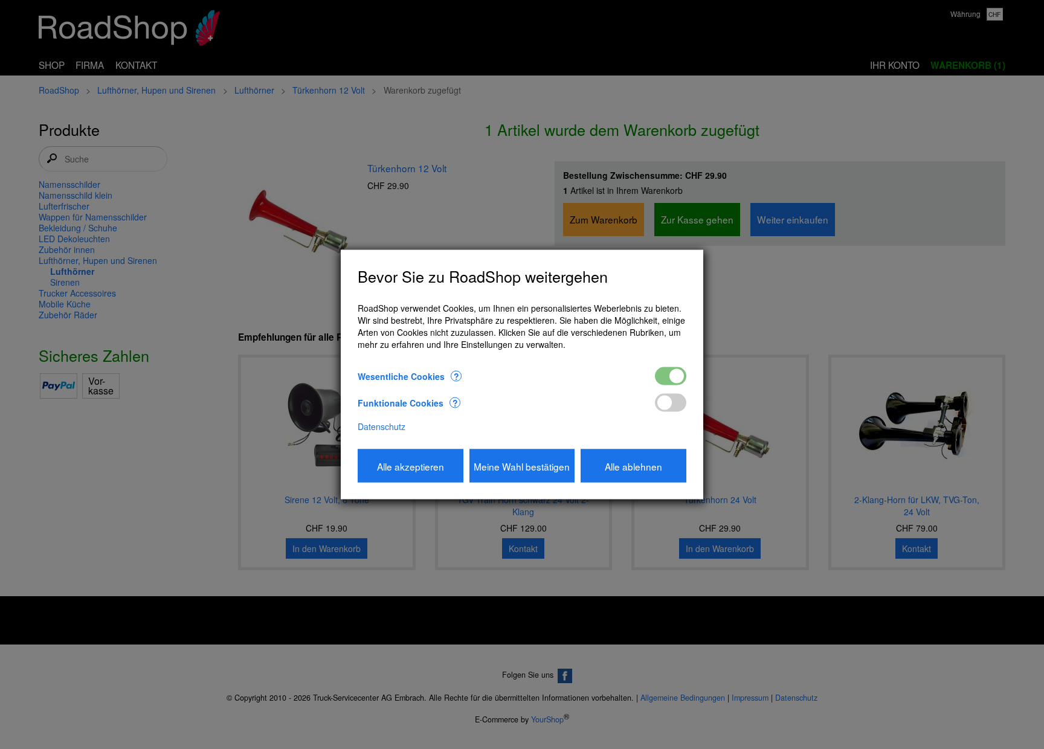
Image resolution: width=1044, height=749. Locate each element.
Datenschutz (381, 426)
